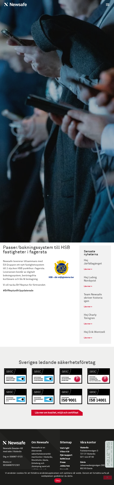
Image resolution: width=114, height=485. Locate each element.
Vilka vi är (64, 452)
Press (62, 462)
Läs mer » (88, 269)
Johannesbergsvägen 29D (92, 465)
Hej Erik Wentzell (94, 332)
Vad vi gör (64, 448)
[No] (107, 477)
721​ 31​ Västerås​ (87, 454)
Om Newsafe (40, 442)
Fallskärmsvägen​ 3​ (89, 451)
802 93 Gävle (86, 468)
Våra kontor (88, 442)
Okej (58, 480)
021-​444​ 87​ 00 (87, 457)
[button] (84, 5)
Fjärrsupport (66, 455)
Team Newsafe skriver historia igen (93, 297)
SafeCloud (65, 459)
